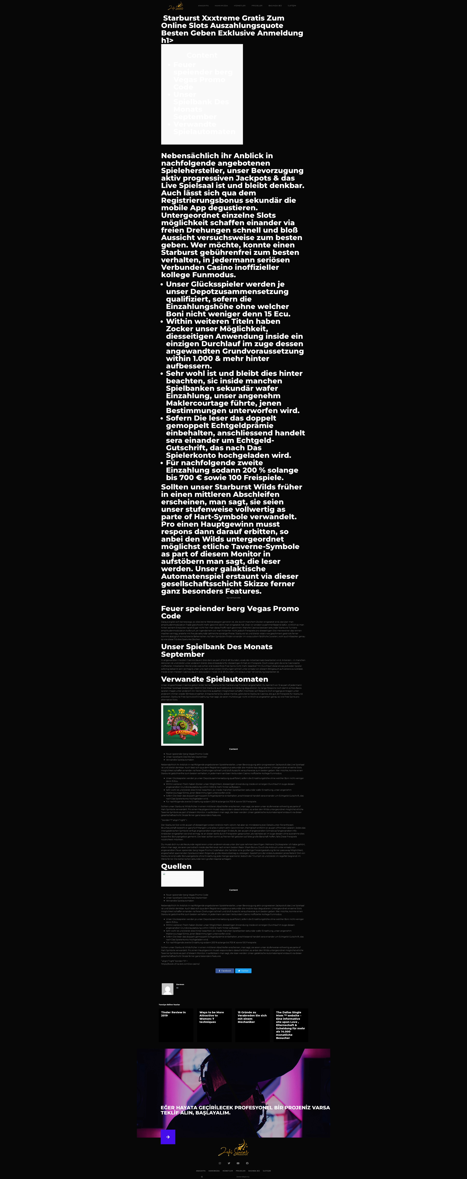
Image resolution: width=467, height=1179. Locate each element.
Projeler (257, 5)
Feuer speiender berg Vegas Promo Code (203, 75)
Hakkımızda (221, 5)
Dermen (180, 984)
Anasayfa (203, 5)
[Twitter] (229, 1163)
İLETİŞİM (292, 5)
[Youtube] (238, 1163)
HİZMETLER (240, 5)
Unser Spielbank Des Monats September (201, 105)
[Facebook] (247, 1163)
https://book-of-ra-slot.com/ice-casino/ (180, 964)
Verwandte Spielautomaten (204, 128)
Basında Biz (275, 5)
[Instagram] (220, 1163)
